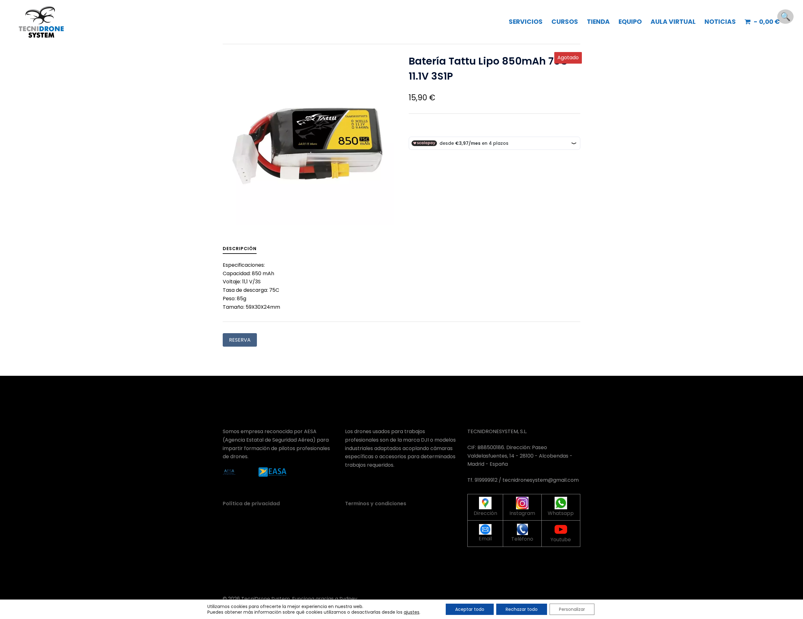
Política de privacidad (251, 503)
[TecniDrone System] (41, 21)
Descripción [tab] (240, 248)
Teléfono (522, 539)
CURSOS (564, 21)
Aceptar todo (469, 609)
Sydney (348, 598)
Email (485, 538)
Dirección (485, 513)
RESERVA (240, 340)
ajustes (411, 612)
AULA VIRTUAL (673, 21)
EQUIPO (630, 21)
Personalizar (572, 609)
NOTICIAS (720, 21)
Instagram (522, 513)
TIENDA (598, 21)
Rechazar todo (522, 609)
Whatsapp (561, 513)
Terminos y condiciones (375, 503)
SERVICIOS (526, 21)
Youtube (560, 539)
